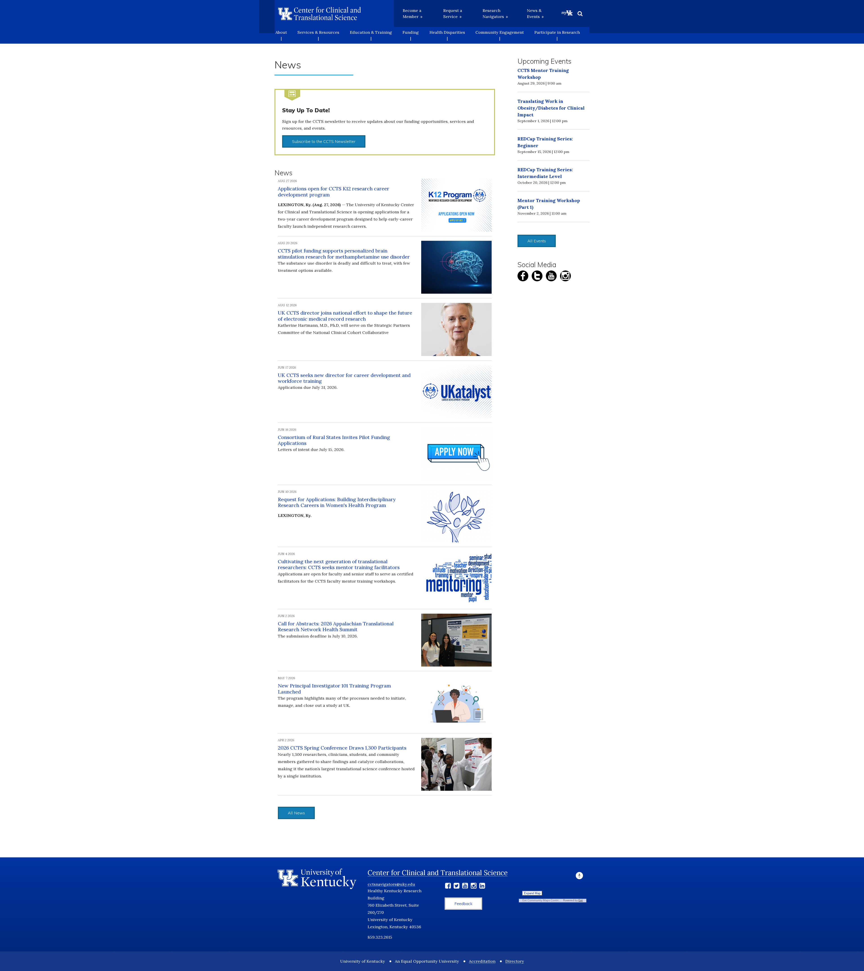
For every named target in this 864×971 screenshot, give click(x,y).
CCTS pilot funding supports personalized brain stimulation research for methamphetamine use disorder (344, 254)
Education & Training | (371, 35)
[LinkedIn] (482, 886)
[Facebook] (448, 886)
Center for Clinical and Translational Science (438, 872)
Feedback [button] (463, 903)
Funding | (411, 35)
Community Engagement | (499, 35)
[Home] (319, 13)
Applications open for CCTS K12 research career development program (333, 191)
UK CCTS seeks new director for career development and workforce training (344, 378)
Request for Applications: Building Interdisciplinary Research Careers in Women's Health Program (337, 502)
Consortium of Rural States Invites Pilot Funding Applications (334, 440)
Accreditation (482, 961)
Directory (514, 961)
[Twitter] (456, 886)
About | (281, 35)
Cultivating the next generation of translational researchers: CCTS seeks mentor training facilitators (339, 564)
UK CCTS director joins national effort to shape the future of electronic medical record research (345, 316)
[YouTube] (465, 886)
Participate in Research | (557, 35)
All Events (536, 240)
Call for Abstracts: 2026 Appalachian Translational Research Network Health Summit (336, 626)
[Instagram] (473, 886)
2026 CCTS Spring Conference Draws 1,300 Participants (342, 748)
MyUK (567, 12)
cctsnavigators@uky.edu (391, 884)
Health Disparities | (447, 35)
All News (296, 813)
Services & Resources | (318, 35)
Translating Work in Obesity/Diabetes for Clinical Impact (551, 107)
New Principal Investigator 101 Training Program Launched (334, 689)
